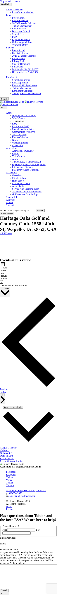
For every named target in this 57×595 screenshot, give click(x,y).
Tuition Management (22, 26)
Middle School (19, 178)
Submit (4, 590)
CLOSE (4, 593)
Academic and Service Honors (26, 191)
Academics (11, 172)
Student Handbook (21, 64)
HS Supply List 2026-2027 (25, 72)
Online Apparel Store (22, 42)
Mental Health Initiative (23, 129)
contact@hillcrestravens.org (21, 496)
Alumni (9, 202)
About (9, 113)
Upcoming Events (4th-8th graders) (29, 164)
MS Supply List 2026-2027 (25, 69)
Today (3, 392)
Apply (15, 159)
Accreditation (18, 186)
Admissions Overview (23, 151)
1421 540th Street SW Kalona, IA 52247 (26, 490)
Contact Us (17, 145)
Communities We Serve (23, 132)
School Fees (18, 34)
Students (10, 47)
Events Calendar (20, 20)
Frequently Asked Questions (25, 170)
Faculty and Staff (20, 126)
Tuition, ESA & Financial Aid (26, 93)
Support (10, 205)
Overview (17, 175)
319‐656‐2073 (15, 493)
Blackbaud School (21, 31)
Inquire (15, 153)
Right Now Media (21, 39)
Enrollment (11, 77)
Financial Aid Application (24, 85)
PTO (14, 36)
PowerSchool (18, 17)
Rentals (9, 509)
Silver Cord (17, 66)
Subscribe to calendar (12, 407)
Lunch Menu (18, 58)
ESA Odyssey (19, 28)
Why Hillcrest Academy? (24, 115)
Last (38, 529)
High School (18, 180)
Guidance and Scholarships (25, 194)
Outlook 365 (6, 453)
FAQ (14, 123)
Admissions (11, 148)
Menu (3, 107)
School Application (21, 80)
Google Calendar (8, 447)
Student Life (12, 197)
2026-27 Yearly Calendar (24, 23)
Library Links (18, 61)
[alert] (2, 271)
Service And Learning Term (25, 189)
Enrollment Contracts (22, 90)
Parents (9, 15)
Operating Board (20, 142)
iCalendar (4, 450)
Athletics (10, 199)
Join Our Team (19, 134)
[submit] (40, 210)
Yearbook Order (20, 45)
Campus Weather (14, 9)
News (15, 140)
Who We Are (18, 118)
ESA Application (20, 82)
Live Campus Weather (23, 12)
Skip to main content (10, 1)
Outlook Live (6, 456)
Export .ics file (7, 458)
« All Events (6, 233)
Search (3, 210)
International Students (22, 167)
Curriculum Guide (21, 183)
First (4, 529)
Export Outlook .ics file (11, 461)
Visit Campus (18, 156)
